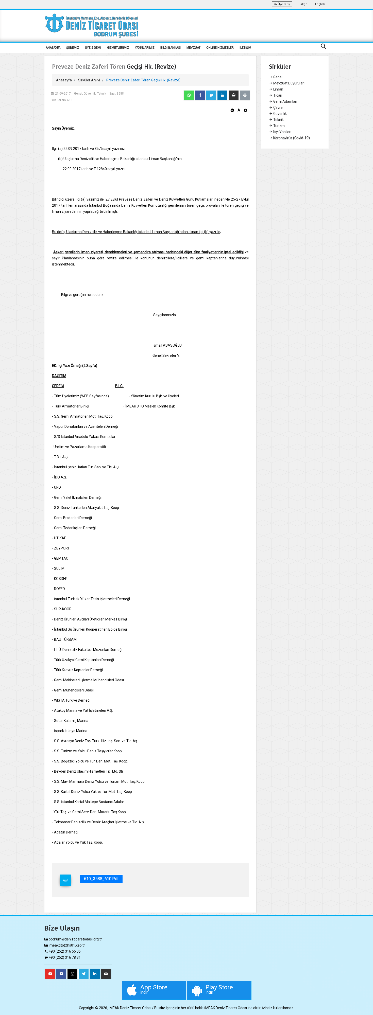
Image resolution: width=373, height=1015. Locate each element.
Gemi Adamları (285, 101)
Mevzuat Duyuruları (288, 83)
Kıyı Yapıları (282, 132)
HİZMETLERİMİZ (118, 47)
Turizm (279, 126)
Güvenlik (280, 114)
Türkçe (302, 4)
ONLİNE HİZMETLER (220, 47)
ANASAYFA (53, 47)
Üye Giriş (283, 4)
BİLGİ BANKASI (170, 47)
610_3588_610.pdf (101, 878)
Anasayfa (64, 80)
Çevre (278, 107)
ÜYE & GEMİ (93, 47)
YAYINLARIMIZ (145, 47)
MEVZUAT (193, 47)
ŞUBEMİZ (72, 47)
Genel (277, 77)
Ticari (277, 95)
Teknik (278, 120)
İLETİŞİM (245, 47)
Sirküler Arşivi (89, 80)
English (320, 4)
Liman (278, 89)
